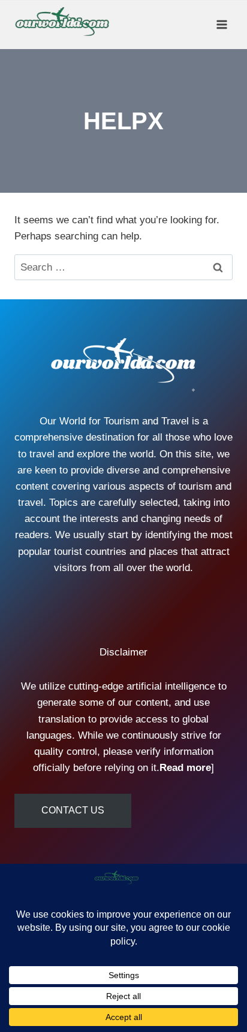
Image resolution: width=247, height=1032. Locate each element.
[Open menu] (221, 24)
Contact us (72, 810)
